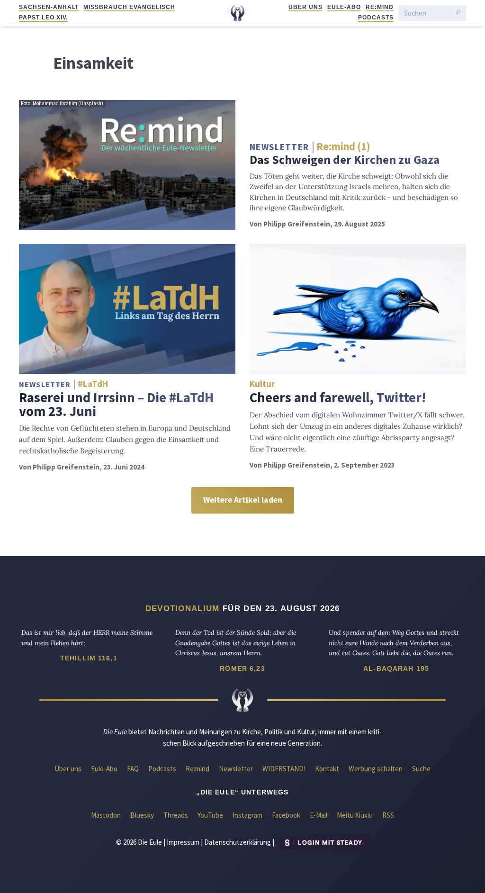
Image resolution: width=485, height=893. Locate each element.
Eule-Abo (344, 7)
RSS (388, 815)
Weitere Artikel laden (242, 500)
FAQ (133, 768)
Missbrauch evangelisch (129, 7)
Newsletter (236, 768)
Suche (421, 768)
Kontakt (327, 768)
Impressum (183, 842)
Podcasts (376, 17)
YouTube (210, 815)
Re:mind (380, 7)
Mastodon (106, 815)
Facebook (286, 815)
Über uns (305, 7)
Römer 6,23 (242, 668)
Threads (175, 815)
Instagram (247, 815)
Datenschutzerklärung (237, 842)
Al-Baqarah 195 (396, 668)
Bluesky (142, 815)
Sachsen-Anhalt (49, 7)
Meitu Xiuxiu (355, 815)
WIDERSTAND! (283, 768)
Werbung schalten (376, 768)
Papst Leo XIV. (43, 17)
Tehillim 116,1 (88, 658)
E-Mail (318, 815)
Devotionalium (182, 608)
